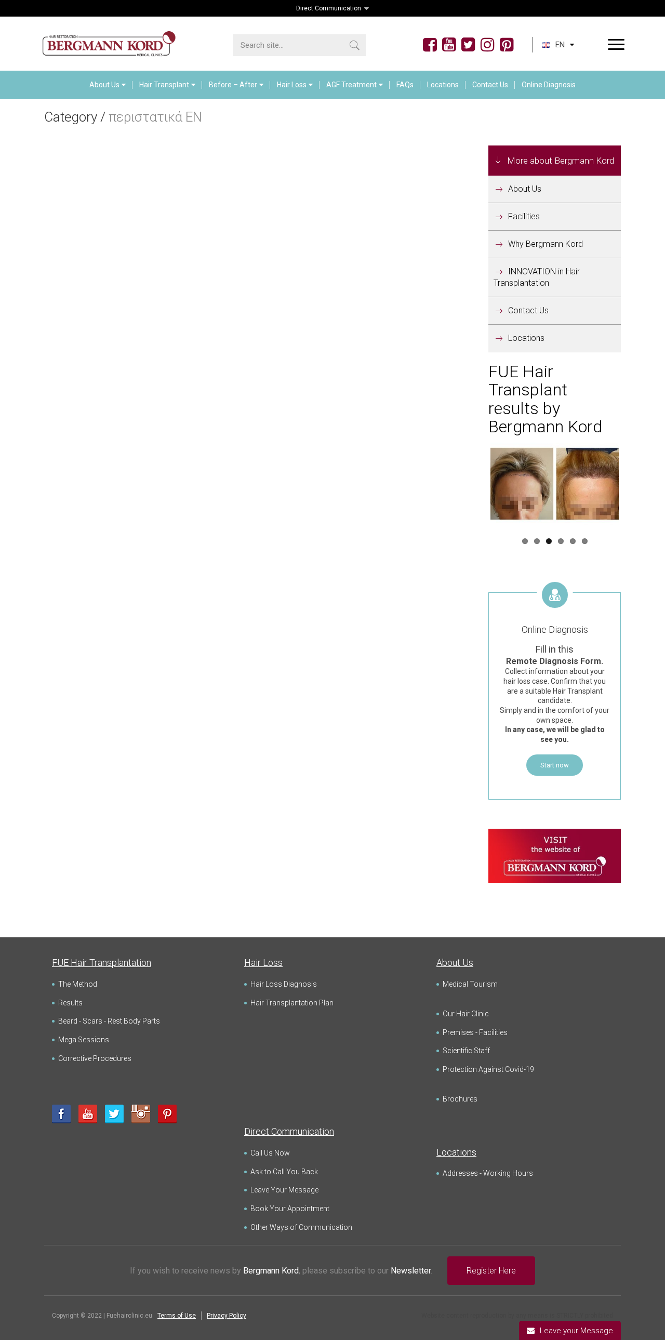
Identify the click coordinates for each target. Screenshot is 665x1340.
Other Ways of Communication (301, 1227)
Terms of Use (176, 1315)
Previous (474, 485)
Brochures (460, 1099)
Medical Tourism (470, 984)
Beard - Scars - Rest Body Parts (109, 1021)
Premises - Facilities (475, 1032)
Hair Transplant (164, 85)
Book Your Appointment (289, 1208)
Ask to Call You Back (284, 1171)
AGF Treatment (351, 85)
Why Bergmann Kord (545, 244)
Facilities (524, 216)
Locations (443, 85)
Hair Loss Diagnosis (283, 984)
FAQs (405, 85)
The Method (77, 984)
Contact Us (490, 85)
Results (70, 1003)
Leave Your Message (284, 1190)
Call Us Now (270, 1153)
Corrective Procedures (94, 1058)
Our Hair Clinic (466, 1014)
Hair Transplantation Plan (292, 1003)
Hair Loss (292, 85)
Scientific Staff (466, 1050)
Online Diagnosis (549, 85)
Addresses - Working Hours (488, 1173)
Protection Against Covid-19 (488, 1069)
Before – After (233, 85)
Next (634, 485)
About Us (104, 85)
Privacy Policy (226, 1315)
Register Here (491, 1271)
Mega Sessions (83, 1040)
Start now (554, 765)
